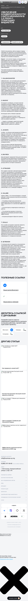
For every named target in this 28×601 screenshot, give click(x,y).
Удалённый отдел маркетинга (9, 494)
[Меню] (25, 2)
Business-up (7, 2)
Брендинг (3, 486)
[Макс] (19, 2)
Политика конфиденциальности (14, 524)
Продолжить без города (6, 559)
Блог (7, 5)
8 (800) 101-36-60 (6, 463)
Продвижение (6, 42)
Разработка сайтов (17, 42)
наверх (14, 505)
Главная (2, 5)
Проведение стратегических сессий (11, 497)
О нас (2, 500)
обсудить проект (14, 598)
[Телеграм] (22, 2)
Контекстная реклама (7, 477)
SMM (2, 483)
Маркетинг (4, 491)
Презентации (4, 488)
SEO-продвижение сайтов (8, 480)
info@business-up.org (8, 458)
